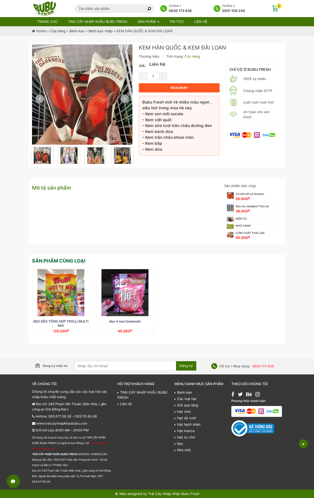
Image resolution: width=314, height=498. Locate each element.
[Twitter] (240, 395)
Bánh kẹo (77, 31)
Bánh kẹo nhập (101, 31)
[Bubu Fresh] (45, 8)
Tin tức (177, 21)
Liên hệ (200, 21)
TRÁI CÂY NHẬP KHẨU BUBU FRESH (97, 21)
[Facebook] (232, 395)
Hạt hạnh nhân (188, 424)
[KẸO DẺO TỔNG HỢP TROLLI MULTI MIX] (61, 292)
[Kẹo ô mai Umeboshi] (125, 292)
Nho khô (184, 450)
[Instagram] (257, 395)
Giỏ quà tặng (187, 405)
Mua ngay (179, 87)
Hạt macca (186, 431)
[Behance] (249, 395)
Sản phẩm (147, 21)
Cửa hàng (58, 31)
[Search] (145, 8)
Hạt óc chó (186, 437)
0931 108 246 (233, 11)
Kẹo (180, 443)
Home (41, 31)
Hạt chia (184, 411)
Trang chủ (47, 21)
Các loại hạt (187, 399)
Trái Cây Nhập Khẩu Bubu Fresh (173, 494)
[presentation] (39, 99)
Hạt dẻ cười (186, 418)
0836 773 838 (180, 11)
